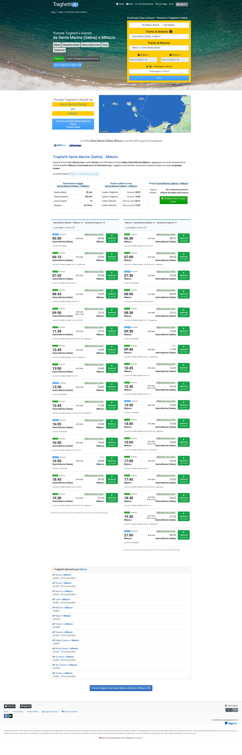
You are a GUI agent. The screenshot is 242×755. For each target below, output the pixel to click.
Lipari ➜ (62, 599)
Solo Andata (169, 25)
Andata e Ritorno (151, 25)
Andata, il (144, 55)
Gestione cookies (70, 712)
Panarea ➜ (64, 632)
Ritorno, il (175, 55)
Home (121, 4)
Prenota (58, 59)
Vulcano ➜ (63, 673)
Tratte (60, 12)
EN (235, 710)
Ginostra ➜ (64, 591)
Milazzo (73, 113)
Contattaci (138, 738)
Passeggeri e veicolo (162, 66)
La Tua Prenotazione (144, 4)
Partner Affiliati (32, 712)
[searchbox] (162, 36)
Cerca (159, 78)
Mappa (57, 44)
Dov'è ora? (82, 264)
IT (229, 710)
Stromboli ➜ (64, 657)
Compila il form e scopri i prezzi (174, 200)
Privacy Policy (17, 712)
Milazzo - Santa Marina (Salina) (83, 174)
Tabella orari (59, 50)
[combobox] (159, 36)
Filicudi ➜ (63, 583)
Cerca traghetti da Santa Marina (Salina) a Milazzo (120, 688)
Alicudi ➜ (63, 575)
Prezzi (105, 44)
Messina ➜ (64, 607)
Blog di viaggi (161, 4)
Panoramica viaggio (70, 44)
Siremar (75, 145)
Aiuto (171, 4)
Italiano (182, 4)
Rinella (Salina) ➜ (66, 648)
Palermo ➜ (64, 624)
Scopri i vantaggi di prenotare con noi (82, 59)
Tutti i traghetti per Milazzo (66, 65)
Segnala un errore (51, 712)
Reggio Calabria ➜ (67, 640)
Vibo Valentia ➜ (66, 665)
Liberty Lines (60, 145)
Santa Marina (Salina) (73, 104)
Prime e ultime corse (91, 44)
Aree (130, 4)
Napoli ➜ (63, 616)
